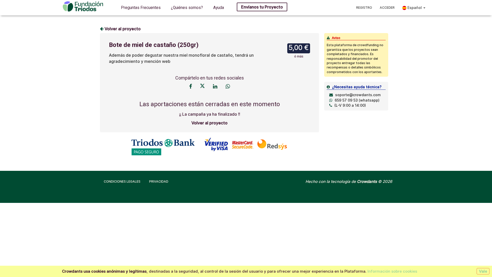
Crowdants (367, 181)
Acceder (387, 7)
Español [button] (414, 7)
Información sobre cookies (392, 271)
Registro (364, 7)
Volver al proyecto (122, 28)
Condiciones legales (122, 181)
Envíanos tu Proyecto (262, 6)
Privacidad (158, 181)
